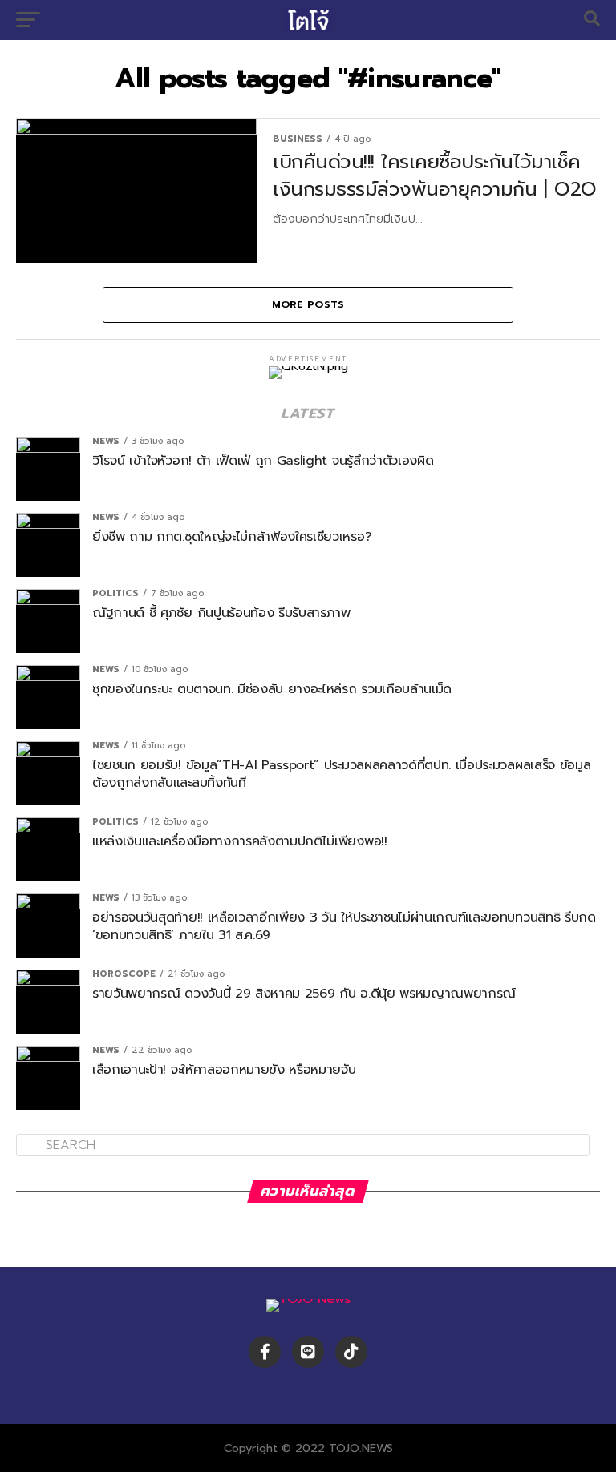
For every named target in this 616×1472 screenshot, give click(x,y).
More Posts (308, 304)
